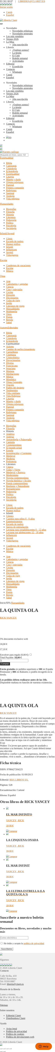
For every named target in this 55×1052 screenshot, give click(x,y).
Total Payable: (7, 657)
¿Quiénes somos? (20, 50)
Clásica (9, 467)
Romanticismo (13, 489)
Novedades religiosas (22, 31)
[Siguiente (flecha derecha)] (4, 1051)
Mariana (10, 371)
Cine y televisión (14, 289)
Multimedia (11, 311)
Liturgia (10, 176)
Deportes (10, 295)
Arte (8, 281)
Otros (8, 314)
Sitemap (4, 1005)
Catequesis (11, 165)
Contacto (10, 69)
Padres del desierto (15, 387)
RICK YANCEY (8, 617)
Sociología (11, 228)
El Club (16, 55)
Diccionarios (12, 297)
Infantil (9, 247)
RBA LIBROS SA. (18, 779)
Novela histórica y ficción (18, 480)
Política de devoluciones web (20, 1037)
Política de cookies (15, 1034)
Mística (9, 376)
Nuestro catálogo (10, 152)
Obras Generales (14, 382)
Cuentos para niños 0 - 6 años (20, 518)
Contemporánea (13, 445)
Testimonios (12, 390)
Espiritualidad (6, 158)
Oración (10, 385)
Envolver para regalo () (14, 654)
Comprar (5, 664)
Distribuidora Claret (15, 1018)
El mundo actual (14, 447)
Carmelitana (12, 352)
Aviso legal (11, 1028)
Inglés (9, 303)
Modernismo (12, 475)
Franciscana (12, 365)
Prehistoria (11, 461)
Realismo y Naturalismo (17, 486)
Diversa (10, 363)
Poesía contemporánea (17, 483)
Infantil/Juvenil (7, 233)
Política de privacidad (16, 1031)
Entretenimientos (14, 521)
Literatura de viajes (15, 306)
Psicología (11, 225)
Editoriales (13, 327)
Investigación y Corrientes (18, 453)
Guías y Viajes (13, 469)
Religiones (11, 190)
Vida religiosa (12, 198)
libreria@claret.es (15, 984)
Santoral (10, 193)
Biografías (11, 209)
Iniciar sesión (6, 7)
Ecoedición (17, 66)
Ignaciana (10, 368)
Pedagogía (11, 220)
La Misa (10, 42)
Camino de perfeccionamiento (20, 349)
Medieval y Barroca (15, 472)
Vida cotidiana (13, 393)
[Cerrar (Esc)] (10, 1048)
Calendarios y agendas (17, 284)
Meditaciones (12, 374)
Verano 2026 (12, 39)
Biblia (9, 163)
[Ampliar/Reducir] (1, 1048)
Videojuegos (12, 255)
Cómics (9, 516)
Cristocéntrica (12, 357)
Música (9, 271)
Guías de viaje (13, 300)
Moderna (10, 458)
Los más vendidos (15, 36)
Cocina (9, 292)
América (10, 434)
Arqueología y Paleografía (18, 439)
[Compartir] (7, 1048)
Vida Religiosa (13, 396)
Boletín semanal (20, 58)
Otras (2, 276)
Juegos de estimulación (17, 527)
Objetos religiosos (14, 182)
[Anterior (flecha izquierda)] (1, 1051)
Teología (10, 196)
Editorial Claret (13, 1015)
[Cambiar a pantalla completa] (4, 1048)
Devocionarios (13, 360)
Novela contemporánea (17, 478)
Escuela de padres (14, 241)
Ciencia (9, 286)
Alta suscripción (20, 44)
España (9, 450)
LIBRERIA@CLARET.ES (31, 1)
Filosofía (10, 211)
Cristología (11, 168)
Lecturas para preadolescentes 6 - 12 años (26, 529)
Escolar (3, 260)
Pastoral (10, 185)
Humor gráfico (13, 244)
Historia (10, 214)
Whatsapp (17, 72)
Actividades (18, 61)
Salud (9, 322)
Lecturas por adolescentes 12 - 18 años (24, 532)
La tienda (16, 53)
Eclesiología (12, 171)
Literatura (10, 217)
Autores (4, 327)
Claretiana (11, 354)
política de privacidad (34, 943)
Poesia (9, 317)
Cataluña (10, 442)
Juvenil (9, 252)
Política (9, 222)
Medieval (10, 456)
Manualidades (13, 308)
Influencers (11, 249)
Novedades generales (22, 33)
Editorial (10, 63)
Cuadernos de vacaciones (18, 265)
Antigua (10, 436)
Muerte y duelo (13, 179)
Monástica (11, 379)
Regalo (9, 319)
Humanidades (6, 204)
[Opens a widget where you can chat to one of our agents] (43, 1046)
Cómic (9, 238)
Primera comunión (15, 187)
